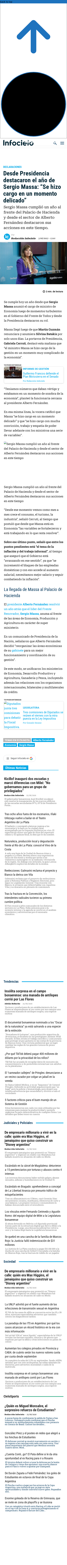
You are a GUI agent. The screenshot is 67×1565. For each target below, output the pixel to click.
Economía (10, 744)
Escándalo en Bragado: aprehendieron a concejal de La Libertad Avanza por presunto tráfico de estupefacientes (33, 1190)
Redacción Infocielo (23, 238)
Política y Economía (18, 162)
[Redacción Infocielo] (7, 237)
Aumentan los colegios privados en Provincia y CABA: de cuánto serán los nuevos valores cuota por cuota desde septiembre (32, 1352)
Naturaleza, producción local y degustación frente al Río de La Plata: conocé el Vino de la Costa (30, 845)
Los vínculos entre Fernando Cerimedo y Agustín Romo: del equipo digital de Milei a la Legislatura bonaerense (33, 1215)
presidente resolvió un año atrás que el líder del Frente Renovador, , (32, 609)
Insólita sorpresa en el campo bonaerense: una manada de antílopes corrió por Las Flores (31, 995)
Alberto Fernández (43, 740)
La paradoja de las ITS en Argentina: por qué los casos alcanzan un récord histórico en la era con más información (32, 1327)
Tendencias (11, 981)
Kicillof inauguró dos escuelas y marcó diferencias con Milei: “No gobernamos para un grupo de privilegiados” (27, 785)
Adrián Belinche (12, 1004)
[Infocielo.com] (34, 141)
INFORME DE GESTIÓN (36, 368)
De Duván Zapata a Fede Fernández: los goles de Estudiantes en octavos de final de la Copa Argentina (32, 1477)
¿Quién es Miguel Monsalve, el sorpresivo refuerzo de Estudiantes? (30, 1408)
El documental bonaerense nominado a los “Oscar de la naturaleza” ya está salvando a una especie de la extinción (33, 1026)
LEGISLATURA (31, 707)
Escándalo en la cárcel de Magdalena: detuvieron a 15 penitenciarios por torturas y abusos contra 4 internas (33, 1169)
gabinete (17, 650)
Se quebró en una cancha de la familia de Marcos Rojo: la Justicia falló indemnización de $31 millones (33, 1240)
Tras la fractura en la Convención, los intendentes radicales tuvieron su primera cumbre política (28, 897)
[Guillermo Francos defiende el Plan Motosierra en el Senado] (13, 372)
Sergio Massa (26, 744)
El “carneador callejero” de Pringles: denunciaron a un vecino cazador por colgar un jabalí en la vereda (33, 1077)
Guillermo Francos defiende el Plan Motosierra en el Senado (41, 375)
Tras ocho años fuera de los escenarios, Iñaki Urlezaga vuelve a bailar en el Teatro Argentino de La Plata (30, 818)
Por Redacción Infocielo (34, 381)
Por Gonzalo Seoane (32, 722)
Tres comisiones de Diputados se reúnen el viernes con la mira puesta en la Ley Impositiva (43, 715)
